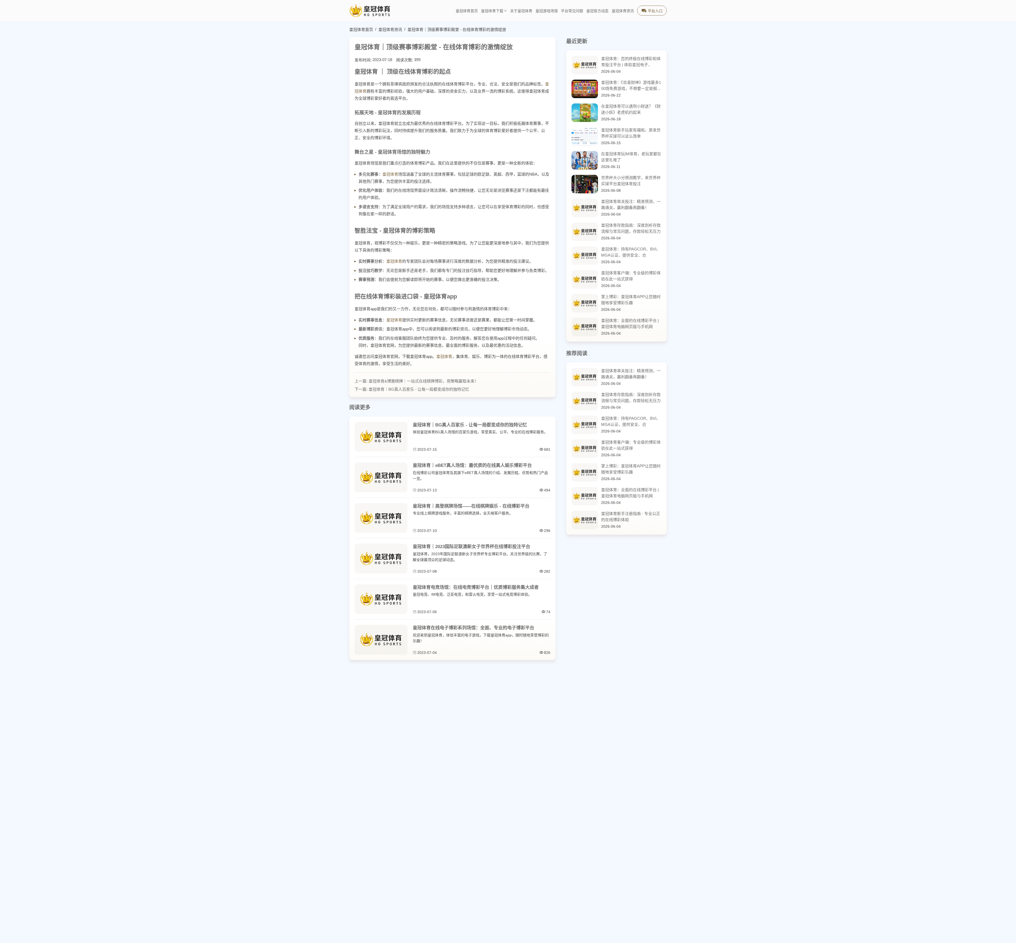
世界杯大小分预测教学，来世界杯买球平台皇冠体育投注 (631, 180)
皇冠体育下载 (492, 11)
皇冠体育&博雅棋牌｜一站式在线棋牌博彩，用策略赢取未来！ (423, 381)
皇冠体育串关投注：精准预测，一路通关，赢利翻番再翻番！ (631, 204)
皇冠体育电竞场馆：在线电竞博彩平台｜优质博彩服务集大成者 (476, 587)
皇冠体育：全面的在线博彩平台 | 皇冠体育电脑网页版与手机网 (630, 323)
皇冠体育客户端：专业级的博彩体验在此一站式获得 (631, 276)
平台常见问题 (572, 11)
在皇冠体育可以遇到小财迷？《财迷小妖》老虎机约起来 (631, 109)
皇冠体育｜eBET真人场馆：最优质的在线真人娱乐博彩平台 (472, 465)
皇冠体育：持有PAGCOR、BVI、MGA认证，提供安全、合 (630, 252)
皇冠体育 (390, 174)
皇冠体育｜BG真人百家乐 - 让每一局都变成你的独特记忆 (419, 389)
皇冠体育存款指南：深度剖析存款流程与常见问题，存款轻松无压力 (631, 228)
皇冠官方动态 (597, 11)
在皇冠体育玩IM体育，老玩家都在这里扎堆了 (631, 157)
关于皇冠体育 (521, 11)
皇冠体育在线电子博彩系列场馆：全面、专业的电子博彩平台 (473, 627)
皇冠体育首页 (467, 11)
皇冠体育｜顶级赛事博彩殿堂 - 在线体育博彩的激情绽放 (456, 29)
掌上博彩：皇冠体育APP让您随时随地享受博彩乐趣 (631, 299)
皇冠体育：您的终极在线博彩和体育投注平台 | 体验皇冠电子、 (631, 61)
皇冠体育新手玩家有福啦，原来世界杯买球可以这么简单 (631, 133)
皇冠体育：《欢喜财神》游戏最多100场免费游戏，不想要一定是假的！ (631, 86)
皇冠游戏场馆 (547, 11)
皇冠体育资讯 (623, 11)
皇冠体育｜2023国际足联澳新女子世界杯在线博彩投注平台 (471, 546)
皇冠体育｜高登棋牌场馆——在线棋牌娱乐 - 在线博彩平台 (471, 506)
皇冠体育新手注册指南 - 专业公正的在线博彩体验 (630, 516)
